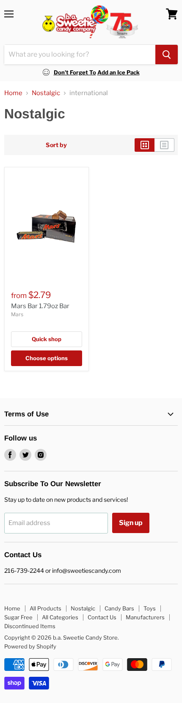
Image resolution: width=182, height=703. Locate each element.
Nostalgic (46, 93)
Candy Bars (119, 608)
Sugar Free (18, 617)
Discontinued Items (29, 626)
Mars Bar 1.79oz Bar (40, 306)
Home (13, 93)
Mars (17, 314)
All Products (45, 608)
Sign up (131, 523)
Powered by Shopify (30, 646)
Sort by (56, 145)
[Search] (166, 54)
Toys (149, 608)
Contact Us (102, 617)
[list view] (164, 145)
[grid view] (144, 145)
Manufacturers (145, 617)
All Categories (60, 617)
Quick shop (46, 339)
